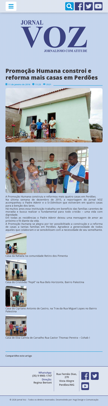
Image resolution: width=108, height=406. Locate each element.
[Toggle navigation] (11, 6)
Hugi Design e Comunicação (85, 399)
